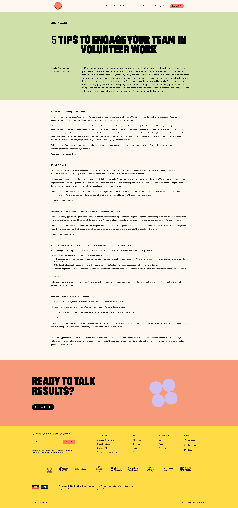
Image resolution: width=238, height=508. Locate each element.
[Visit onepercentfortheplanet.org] (64, 469)
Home (53, 23)
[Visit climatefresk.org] (186, 469)
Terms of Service (199, 502)
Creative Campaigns (105, 440)
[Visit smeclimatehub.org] (151, 469)
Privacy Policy (186, 502)
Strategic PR (102, 448)
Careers (162, 448)
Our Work (124, 6)
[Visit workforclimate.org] (116, 469)
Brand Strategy (103, 444)
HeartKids (121, 133)
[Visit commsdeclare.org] (81, 469)
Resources (147, 6)
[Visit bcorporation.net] (49, 469)
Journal (63, 23)
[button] (111, 6)
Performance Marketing (107, 452)
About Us (135, 6)
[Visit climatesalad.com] (133, 469)
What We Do (111, 6)
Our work (137, 444)
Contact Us (138, 452)
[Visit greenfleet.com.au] (168, 469)
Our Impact (159, 6)
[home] (58, 6)
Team (161, 444)
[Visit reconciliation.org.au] (99, 469)
